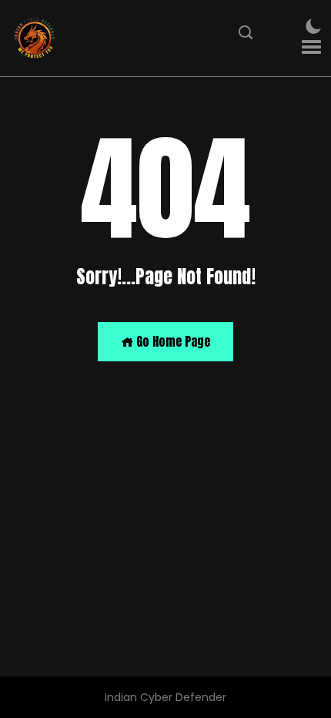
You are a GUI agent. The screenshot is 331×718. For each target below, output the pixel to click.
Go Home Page (171, 341)
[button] (311, 47)
